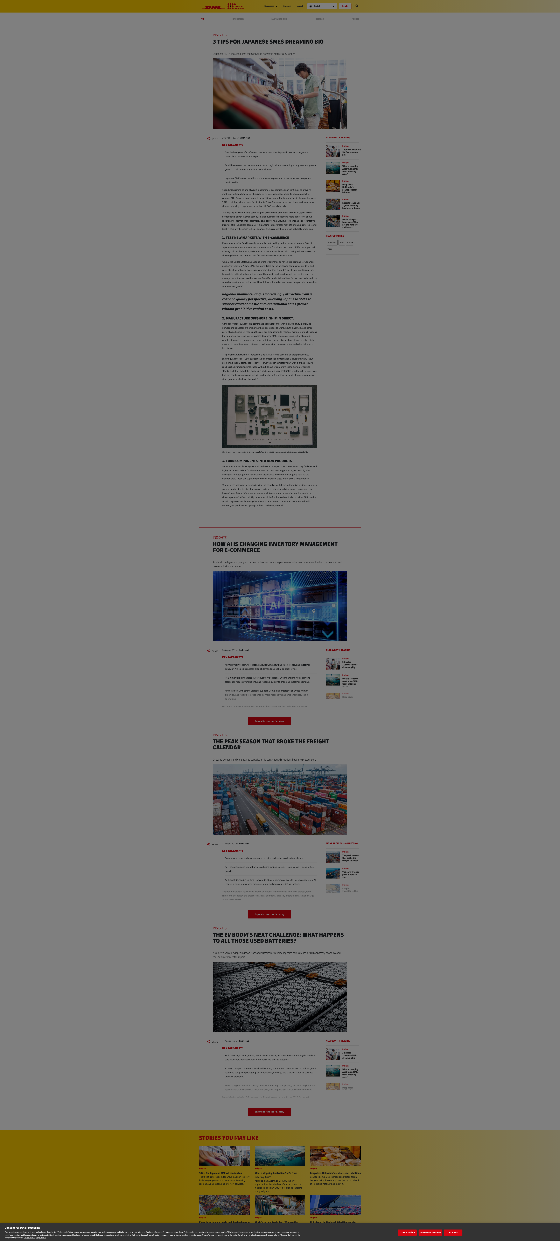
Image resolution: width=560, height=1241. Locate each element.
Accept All (453, 1232)
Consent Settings (407, 1232)
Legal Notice (41, 1238)
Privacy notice (29, 1238)
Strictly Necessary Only (430, 1232)
